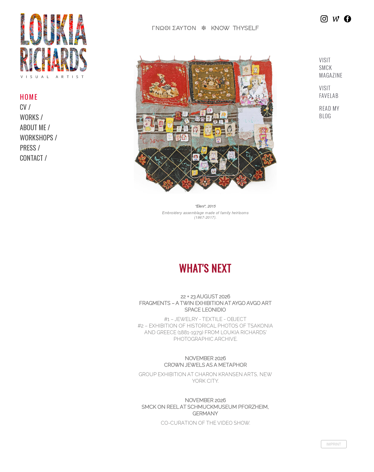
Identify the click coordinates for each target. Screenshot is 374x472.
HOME (29, 97)
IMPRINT (333, 444)
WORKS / (31, 117)
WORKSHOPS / (38, 137)
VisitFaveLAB (329, 91)
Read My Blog (329, 112)
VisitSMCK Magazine (330, 67)
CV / (25, 107)
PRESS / (30, 147)
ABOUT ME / (35, 127)
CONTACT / (33, 158)
